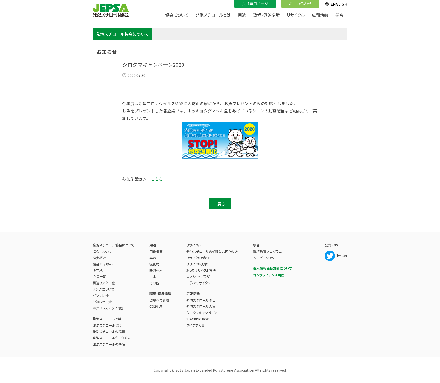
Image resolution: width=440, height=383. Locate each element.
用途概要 (156, 251)
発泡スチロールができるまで (113, 337)
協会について (102, 251)
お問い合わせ (300, 3)
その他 (154, 282)
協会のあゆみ (103, 264)
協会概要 (99, 257)
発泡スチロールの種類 (109, 331)
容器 (152, 257)
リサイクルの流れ (198, 257)
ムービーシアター (265, 257)
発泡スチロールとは (107, 325)
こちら (157, 179)
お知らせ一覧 (102, 301)
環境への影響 (159, 300)
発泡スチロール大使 (200, 306)
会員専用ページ (255, 3)
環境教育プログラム (267, 251)
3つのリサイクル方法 (201, 270)
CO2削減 (155, 306)
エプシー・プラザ (198, 276)
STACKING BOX (197, 319)
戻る (221, 203)
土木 (152, 276)
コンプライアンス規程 (268, 275)
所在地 (98, 270)
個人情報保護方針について (272, 268)
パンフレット (101, 295)
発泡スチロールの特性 (109, 344)
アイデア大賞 (195, 325)
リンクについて (103, 289)
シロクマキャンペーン (201, 312)
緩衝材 (154, 264)
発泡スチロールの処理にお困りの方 (212, 251)
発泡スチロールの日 (200, 300)
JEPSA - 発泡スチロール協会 (111, 10)
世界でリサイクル (198, 282)
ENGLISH (339, 4)
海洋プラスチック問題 (108, 308)
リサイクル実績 (197, 264)
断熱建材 (156, 270)
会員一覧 (99, 276)
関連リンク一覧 (104, 282)
